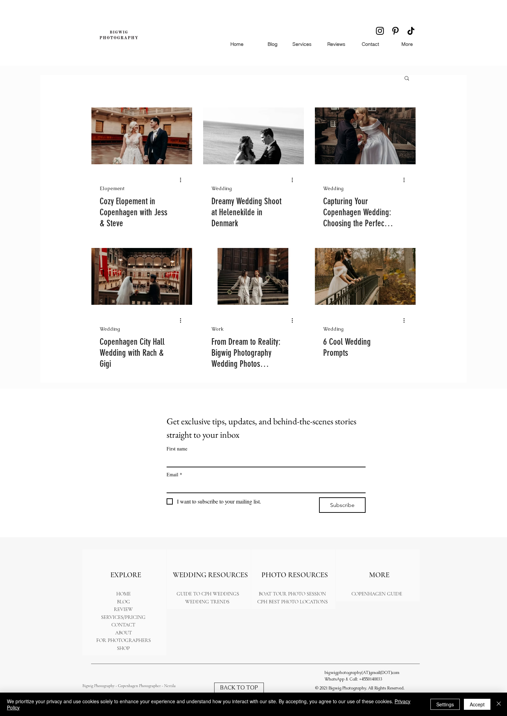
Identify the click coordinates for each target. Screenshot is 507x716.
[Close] (499, 704)
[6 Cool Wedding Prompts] (365, 276)
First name (177, 449)
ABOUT (123, 633)
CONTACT (123, 625)
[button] (407, 78)
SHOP (123, 648)
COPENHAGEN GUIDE (376, 594)
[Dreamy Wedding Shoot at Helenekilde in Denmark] (253, 135)
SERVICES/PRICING (123, 617)
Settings (445, 704)
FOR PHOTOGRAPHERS (123, 640)
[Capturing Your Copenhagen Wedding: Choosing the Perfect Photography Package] (365, 135)
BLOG (123, 602)
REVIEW (123, 609)
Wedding (221, 188)
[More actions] (183, 180)
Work (217, 329)
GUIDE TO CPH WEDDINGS (208, 594)
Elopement (112, 188)
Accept (477, 704)
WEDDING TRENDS (208, 602)
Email (174, 474)
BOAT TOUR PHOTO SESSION (292, 594)
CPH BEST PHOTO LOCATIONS (292, 602)
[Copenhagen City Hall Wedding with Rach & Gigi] (141, 276)
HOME (123, 594)
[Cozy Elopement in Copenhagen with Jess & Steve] (141, 135)
